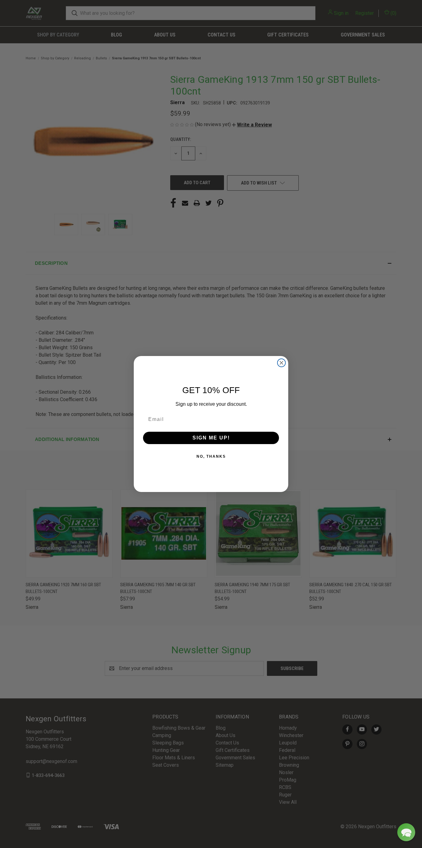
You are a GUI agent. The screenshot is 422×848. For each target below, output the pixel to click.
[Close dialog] (281, 363)
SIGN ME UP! (211, 437)
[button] (406, 832)
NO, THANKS (211, 456)
